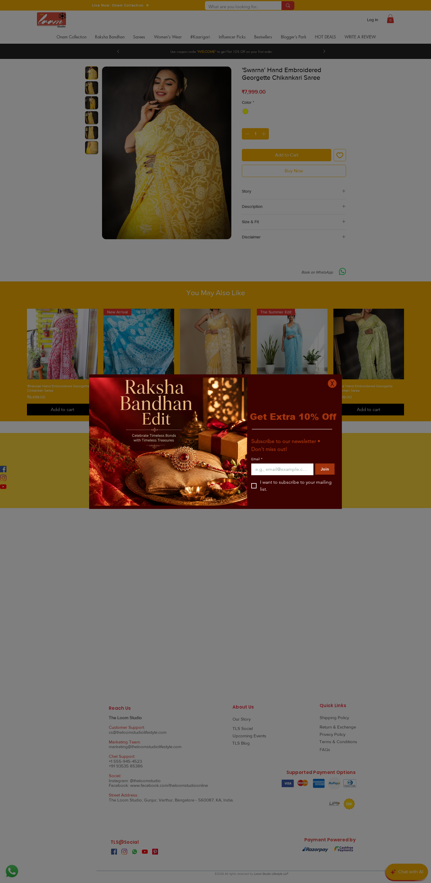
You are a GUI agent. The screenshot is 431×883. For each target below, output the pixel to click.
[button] (332, 383)
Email (256, 459)
